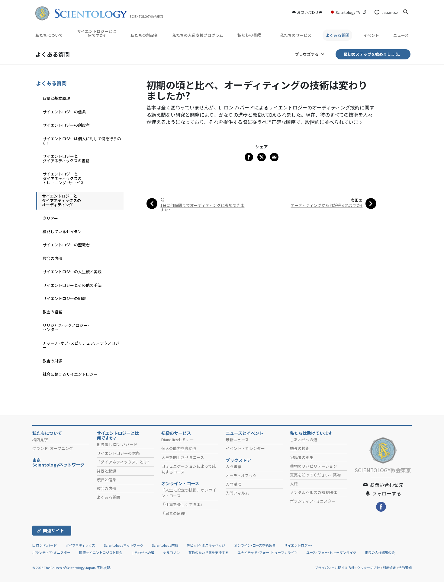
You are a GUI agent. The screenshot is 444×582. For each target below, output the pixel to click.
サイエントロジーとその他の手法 (72, 285)
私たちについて (49, 35)
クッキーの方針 (368, 567)
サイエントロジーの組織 (64, 298)
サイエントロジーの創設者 (66, 125)
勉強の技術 (300, 448)
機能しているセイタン (62, 231)
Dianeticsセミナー (177, 439)
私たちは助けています (311, 433)
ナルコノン (171, 552)
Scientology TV (348, 12)
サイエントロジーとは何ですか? (96, 33)
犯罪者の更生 (302, 457)
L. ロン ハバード (44, 545)
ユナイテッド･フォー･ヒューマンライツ (267, 552)
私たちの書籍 (249, 35)
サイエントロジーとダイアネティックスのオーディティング (61, 200)
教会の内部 (52, 258)
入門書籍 (233, 466)
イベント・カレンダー (245, 448)
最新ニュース (237, 439)
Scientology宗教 (165, 545)
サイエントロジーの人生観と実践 (72, 271)
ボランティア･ (313, 501)
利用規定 (389, 567)
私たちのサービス (295, 35)
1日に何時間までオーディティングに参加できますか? (202, 207)
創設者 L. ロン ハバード (117, 444)
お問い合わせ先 (309, 12)
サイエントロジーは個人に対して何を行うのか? (82, 141)
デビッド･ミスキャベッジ (206, 545)
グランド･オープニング (52, 448)
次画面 (356, 200)
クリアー (50, 218)
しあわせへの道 (303, 439)
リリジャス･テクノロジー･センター (66, 327)
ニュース (401, 35)
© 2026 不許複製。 (72, 567)
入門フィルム (237, 493)
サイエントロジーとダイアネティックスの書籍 (66, 158)
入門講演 (233, 484)
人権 (294, 483)
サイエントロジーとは (118, 435)
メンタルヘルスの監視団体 (313, 492)
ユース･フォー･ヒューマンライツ (331, 552)
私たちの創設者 (144, 35)
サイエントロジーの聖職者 (66, 245)
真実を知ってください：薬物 (315, 475)
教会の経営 (52, 312)
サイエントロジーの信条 (64, 112)
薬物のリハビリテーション (313, 466)
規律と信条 (106, 479)
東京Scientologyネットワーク (60, 462)
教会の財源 (52, 361)
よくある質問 (337, 35)
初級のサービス (176, 433)
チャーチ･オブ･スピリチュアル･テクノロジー (81, 345)
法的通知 (405, 567)
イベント (371, 35)
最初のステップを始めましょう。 (373, 54)
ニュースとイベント (244, 433)
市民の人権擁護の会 (380, 552)
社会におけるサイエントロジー (70, 374)
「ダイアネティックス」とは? (123, 462)
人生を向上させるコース (182, 457)
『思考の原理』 (175, 513)
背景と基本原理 (56, 98)
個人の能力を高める (179, 448)
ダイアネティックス (80, 545)
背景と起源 (106, 471)
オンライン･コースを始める (254, 545)
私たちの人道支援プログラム (197, 35)
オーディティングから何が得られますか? (326, 205)
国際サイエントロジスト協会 (100, 552)
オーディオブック (241, 475)
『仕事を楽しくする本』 (182, 504)
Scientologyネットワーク (123, 545)
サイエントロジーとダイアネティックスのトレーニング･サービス (63, 178)
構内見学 (40, 439)
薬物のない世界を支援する (208, 552)
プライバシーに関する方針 (335, 567)
